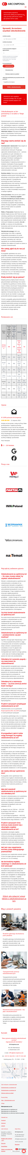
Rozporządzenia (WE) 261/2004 (10, 711)
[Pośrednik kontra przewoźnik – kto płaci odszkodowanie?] (14, 998)
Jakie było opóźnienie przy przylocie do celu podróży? (13, 78)
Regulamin (17, 1144)
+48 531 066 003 (9, 1056)
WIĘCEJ (14, 1030)
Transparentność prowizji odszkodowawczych (11, 972)
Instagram (3, 1123)
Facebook (3, 1120)
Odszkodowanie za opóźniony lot (8, 1087)
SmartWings (4, 1146)
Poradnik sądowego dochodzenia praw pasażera (13, 934)
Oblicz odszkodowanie (14, 87)
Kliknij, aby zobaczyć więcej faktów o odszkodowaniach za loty (14, 898)
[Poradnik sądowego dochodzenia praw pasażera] (14, 921)
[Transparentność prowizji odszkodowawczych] (14, 960)
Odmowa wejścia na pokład (7, 1093)
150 (7, 445)
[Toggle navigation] (25, 7)
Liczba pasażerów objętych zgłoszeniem (9, 49)
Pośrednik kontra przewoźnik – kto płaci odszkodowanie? (14, 1010)
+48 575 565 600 (21, 1056)
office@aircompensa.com (16, 1053)
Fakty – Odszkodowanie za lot (8, 1100)
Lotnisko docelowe (7, 42)
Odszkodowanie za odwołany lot (8, 1090)
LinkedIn (3, 1126)
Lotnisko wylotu (6, 36)
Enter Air (3, 1143)
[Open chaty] (24, 1151)
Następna (11, 445)
